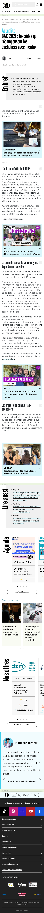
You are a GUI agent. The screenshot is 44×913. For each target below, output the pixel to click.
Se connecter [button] (37, 4)
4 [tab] (26, 586)
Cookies (26, 910)
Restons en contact (9, 819)
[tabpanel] (22, 64)
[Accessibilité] (7, 795)
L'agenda (5, 836)
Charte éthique (19, 902)
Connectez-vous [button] (11, 877)
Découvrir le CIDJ (8, 825)
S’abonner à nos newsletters (12, 870)
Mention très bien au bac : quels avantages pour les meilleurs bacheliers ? (27, 521)
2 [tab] (20, 586)
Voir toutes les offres (22, 725)
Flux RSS (11, 902)
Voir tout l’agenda (22, 592)
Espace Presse (7, 853)
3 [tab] (23, 586)
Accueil (5, 19)
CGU (26, 904)
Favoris (25, 795)
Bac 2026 (36, 11)
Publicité (6, 902)
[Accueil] (6, 5)
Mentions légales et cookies (31, 902)
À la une (6, 11)
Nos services (6, 842)
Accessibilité (20, 904)
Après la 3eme (25, 19)
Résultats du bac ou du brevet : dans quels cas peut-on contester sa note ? (27, 509)
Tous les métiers (21, 11)
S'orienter (14, 19)
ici (21, 219)
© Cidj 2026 (19, 910)
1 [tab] (22, 68)
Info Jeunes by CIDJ (9, 830)
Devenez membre (8, 858)
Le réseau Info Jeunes (10, 864)
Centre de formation (9, 847)
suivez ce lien (8, 359)
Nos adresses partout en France (22, 781)
